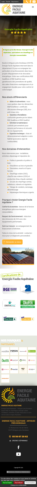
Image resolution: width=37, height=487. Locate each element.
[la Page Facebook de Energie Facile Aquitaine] (29, 2)
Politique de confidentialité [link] (18, 485)
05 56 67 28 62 (20, 436)
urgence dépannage (20, 441)
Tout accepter (7, 482)
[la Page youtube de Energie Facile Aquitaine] (33, 2)
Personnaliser (30, 482)
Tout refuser (19, 482)
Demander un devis (13, 242)
